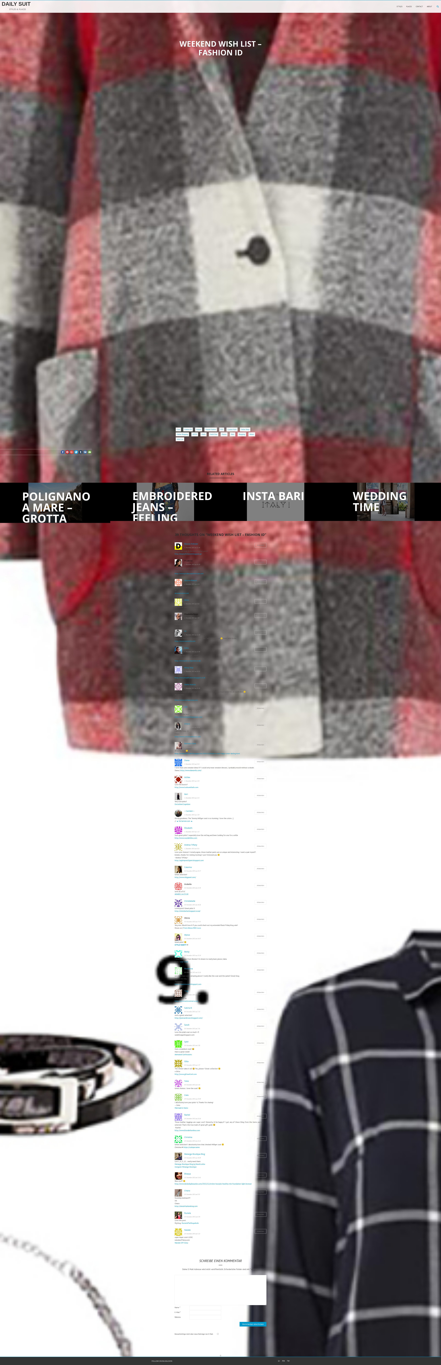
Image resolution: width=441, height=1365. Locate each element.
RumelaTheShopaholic (190, 1223)
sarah (186, 1025)
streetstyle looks (185, 437)
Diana (186, 760)
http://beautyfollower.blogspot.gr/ (188, 554)
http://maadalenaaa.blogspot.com (188, 984)
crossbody (223, 313)
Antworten (260, 545)
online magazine (226, 433)
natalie (187, 1230)
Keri (186, 794)
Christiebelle (189, 901)
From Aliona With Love (192, 928)
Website (178, 1317)
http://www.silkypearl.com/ (185, 877)
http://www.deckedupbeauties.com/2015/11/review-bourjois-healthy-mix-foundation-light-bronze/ (213, 1184)
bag (220, 338)
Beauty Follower (191, 544)
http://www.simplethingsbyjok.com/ (188, 717)
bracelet (222, 358)
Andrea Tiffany (190, 845)
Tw (288, 1361)
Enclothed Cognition (182, 804)
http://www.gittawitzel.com (186, 1074)
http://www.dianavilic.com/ (190, 770)
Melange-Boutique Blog (194, 1154)
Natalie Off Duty (181, 1243)
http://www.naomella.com (185, 641)
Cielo (186, 1095)
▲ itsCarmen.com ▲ (185, 821)
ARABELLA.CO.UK (181, 894)
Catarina (188, 867)
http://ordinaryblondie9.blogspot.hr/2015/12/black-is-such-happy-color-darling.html (207, 753)
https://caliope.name (191, 1147)
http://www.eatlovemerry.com (186, 1001)
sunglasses (223, 279)
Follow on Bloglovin (162, 1361)
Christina (188, 1137)
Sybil (186, 1041)
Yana (186, 1081)
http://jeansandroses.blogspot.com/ (189, 1018)
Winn (186, 600)
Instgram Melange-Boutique (185, 1167)
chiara (187, 1190)
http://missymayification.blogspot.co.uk (190, 677)
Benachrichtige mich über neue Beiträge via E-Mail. (194, 1334)
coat (220, 327)
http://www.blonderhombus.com (187, 1130)
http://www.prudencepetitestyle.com (189, 573)
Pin (283, 1361)
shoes (221, 347)
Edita (186, 648)
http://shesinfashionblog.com (186, 1206)
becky (186, 951)
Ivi (185, 631)
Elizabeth (188, 828)
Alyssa (187, 935)
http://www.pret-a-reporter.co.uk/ (188, 661)
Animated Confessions (183, 1054)
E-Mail (178, 1312)
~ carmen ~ (189, 811)
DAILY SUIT (16, 4)
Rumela (187, 1213)
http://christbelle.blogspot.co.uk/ (187, 911)
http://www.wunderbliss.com (186, 838)
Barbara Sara (190, 743)
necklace (222, 302)
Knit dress (221, 269)
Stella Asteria (190, 684)
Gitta (186, 1061)
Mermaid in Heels (181, 1108)
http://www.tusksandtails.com (186, 787)
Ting (186, 991)
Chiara (187, 724)
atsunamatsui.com (182, 593)
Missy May (188, 667)
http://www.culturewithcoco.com (188, 736)
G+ (279, 1361)
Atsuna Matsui (190, 580)
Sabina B (188, 1008)
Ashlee (187, 777)
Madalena (188, 968)
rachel (187, 1115)
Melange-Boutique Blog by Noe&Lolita (190, 1164)
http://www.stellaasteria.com (186, 700)
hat (220, 291)
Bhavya (187, 1173)
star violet (184, 962)
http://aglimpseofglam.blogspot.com (189, 860)
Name (177, 1307)
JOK (185, 707)
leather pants (222, 395)
